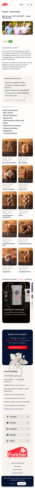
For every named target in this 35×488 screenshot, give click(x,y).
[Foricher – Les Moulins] (5, 4)
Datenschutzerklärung (17, 463)
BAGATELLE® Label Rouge (12, 376)
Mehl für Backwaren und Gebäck (14, 405)
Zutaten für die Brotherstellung (14, 394)
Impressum (17, 466)
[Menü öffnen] (31, 4)
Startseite (5, 11)
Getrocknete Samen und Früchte (14, 398)
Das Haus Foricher (17, 473)
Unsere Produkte (15, 11)
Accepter (21, 483)
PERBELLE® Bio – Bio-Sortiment (14, 385)
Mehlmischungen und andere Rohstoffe (17, 402)
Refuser (12, 483)
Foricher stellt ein (17, 469)
